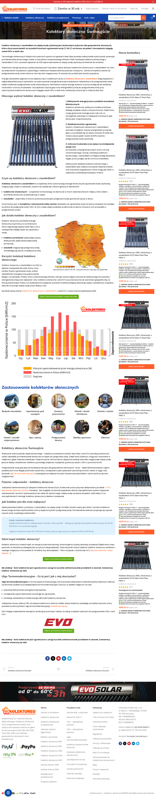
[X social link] (53, 658)
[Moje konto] (153, 8)
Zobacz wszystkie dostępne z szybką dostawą (58, 297)
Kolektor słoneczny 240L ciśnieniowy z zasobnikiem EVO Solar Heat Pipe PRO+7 (135, 495)
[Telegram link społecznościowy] (69, 658)
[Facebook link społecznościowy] (47, 658)
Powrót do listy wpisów (58, 669)
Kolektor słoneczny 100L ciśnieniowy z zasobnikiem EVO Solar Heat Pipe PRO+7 (135, 172)
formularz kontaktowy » (137, 736)
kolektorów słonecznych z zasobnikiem (39, 291)
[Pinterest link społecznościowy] (58, 658)
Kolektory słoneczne (127, 100)
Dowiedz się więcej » (59, 606)
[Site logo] (14, 8)
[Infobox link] (12, 403)
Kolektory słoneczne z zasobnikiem (78, 25)
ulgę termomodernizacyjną (22, 473)
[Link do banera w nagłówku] (74, 1)
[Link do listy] (52, 712)
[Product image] (136, 75)
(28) (131, 422)
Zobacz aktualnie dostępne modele (58, 559)
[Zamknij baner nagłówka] (153, 1)
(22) (131, 181)
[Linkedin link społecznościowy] (64, 658)
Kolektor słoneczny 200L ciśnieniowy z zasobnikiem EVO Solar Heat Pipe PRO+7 (135, 413)
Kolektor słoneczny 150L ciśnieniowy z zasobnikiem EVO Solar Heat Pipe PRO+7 (135, 255)
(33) (131, 264)
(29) (131, 504)
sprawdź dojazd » (142, 727)
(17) (130, 587)
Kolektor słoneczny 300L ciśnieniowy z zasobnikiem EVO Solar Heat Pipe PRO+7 (135, 578)
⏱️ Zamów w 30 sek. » (68, 8)
